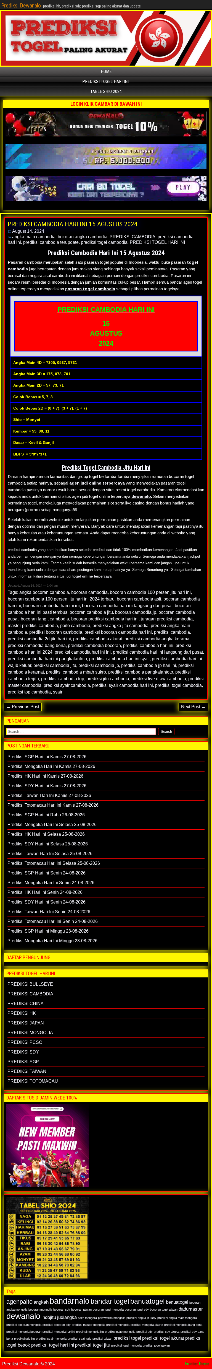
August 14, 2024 (28, 231)
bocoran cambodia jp (135, 612)
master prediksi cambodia (33, 625)
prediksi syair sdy (79, 1338)
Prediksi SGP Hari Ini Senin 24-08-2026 (46, 873)
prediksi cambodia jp (98, 665)
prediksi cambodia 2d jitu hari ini (39, 638)
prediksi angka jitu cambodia (120, 625)
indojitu (48, 1317)
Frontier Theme (197, 1363)
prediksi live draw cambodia (158, 678)
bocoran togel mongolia (108, 1309)
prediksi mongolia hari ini (59, 1331)
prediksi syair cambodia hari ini (122, 685)
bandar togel (110, 1301)
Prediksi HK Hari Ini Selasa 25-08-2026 (46, 834)
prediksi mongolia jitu (90, 1331)
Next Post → (193, 706)
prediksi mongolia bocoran (23, 1331)
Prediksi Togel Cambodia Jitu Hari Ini (106, 467)
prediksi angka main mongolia (177, 1317)
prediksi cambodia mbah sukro (76, 672)
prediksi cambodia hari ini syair (119, 658)
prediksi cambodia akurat (97, 638)
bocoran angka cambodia (82, 236)
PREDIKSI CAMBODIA (132, 236)
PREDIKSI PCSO (24, 1042)
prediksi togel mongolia (126, 1345)
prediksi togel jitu (92, 1345)
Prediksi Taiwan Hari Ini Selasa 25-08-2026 (49, 853)
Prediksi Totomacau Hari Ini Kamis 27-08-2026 (53, 805)
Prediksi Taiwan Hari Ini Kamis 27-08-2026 (49, 795)
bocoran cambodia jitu (91, 612)
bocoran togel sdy (137, 1309)
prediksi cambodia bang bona (37, 645)
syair (57, 692)
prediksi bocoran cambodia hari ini (118, 632)
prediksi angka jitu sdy (141, 1317)
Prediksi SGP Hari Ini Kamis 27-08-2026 (46, 756)
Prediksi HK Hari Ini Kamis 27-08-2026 (45, 776)
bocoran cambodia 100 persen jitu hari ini (150, 592)
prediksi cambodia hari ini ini (83, 652)
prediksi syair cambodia (67, 685)
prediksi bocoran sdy (57, 1324)
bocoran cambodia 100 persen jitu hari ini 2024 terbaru (61, 599)
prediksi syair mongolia (51, 1338)
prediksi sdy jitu (24, 1338)
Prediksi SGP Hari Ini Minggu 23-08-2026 (48, 931)
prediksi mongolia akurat (147, 1324)
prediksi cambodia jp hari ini (148, 665)
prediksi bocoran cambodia (55, 632)
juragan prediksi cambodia (167, 619)
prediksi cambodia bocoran (94, 645)
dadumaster (191, 1309)
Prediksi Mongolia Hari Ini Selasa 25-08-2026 (52, 824)
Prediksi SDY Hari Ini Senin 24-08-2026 (46, 902)
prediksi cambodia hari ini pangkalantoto (47, 658)
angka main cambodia (33, 236)
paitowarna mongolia (111, 1317)
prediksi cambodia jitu (54, 665)
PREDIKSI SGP (23, 1061)
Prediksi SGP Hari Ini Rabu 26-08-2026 (46, 814)
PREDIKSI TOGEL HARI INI (105, 81)
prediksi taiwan (102, 1338)
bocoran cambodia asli (139, 599)
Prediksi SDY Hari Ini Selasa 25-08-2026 (47, 844)
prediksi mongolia (117, 1324)
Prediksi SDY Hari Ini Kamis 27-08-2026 (46, 785)
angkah (41, 1302)
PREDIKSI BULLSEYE (30, 984)
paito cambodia (75, 625)
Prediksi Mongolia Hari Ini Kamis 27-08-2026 (51, 766)
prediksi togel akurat (163, 1338)
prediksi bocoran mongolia (23, 1324)
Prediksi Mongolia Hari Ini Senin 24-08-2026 (50, 882)
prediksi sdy (144, 1331)
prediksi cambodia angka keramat (157, 638)
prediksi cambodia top (62, 678)
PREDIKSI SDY (23, 1052)
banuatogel (147, 1301)
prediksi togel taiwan (156, 1345)
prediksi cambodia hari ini (148, 645)
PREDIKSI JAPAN (25, 1023)
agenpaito (19, 1301)
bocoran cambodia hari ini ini (51, 605)
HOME (106, 71)
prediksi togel (127, 1338)
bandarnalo (69, 1300)
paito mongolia (87, 1317)
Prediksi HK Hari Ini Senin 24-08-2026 (45, 892)
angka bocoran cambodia (44, 592)
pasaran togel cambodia (90, 288)
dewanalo (141, 496)
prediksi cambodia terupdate (51, 242)
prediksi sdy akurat (166, 1331)
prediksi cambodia (172, 632)
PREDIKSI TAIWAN (26, 1071)
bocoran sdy (61, 1309)
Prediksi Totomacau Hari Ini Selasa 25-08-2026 (53, 863)
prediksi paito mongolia (120, 1331)
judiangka (67, 1317)
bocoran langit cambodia (45, 619)
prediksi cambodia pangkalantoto (140, 672)
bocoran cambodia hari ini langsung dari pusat (127, 605)
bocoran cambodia (89, 592)
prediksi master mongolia (88, 1324)
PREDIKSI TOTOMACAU (32, 1081)
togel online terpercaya (92, 576)
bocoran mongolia (40, 1309)
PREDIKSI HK (21, 1013)
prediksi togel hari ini (52, 1345)
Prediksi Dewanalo (21, 5)
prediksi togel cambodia (104, 242)
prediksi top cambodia (29, 692)
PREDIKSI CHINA (25, 1003)
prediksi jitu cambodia (107, 678)
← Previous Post (22, 706)
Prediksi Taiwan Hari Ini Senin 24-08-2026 (48, 911)
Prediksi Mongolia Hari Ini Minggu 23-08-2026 (52, 940)
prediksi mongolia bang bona (183, 1324)
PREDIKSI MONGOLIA (30, 1032)
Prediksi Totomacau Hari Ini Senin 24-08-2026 (52, 921)
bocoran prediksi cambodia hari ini (105, 619)
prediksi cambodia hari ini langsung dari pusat (158, 652)
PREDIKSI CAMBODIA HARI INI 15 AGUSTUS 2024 (72, 224)
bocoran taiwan (81, 1309)
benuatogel (177, 1302)
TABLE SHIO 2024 (106, 91)
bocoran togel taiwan (163, 1309)
